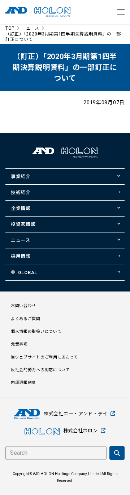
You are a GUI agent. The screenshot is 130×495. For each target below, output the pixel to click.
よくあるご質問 (25, 318)
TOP (9, 28)
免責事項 (19, 344)
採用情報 (21, 256)
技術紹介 (21, 192)
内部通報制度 (23, 382)
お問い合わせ (23, 305)
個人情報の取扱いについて (36, 331)
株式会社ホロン (80, 430)
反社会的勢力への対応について (40, 370)
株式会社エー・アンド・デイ (76, 413)
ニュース (30, 28)
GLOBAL (27, 272)
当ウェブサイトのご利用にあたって (44, 357)
